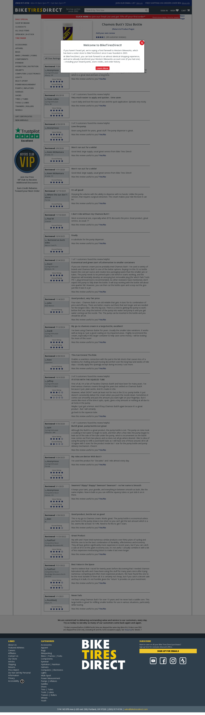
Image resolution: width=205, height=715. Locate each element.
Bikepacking (46, 653)
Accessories (46, 644)
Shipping (12, 664)
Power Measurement (50, 678)
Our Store (12, 658)
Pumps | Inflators (49, 681)
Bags (43, 650)
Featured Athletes (16, 647)
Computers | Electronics (52, 670)
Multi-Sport (46, 675)
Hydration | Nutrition (50, 664)
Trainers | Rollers (49, 695)
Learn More (102, 68)
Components (47, 658)
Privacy (11, 678)
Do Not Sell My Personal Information (19, 674)
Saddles (44, 684)
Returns (11, 667)
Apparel (44, 647)
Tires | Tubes (47, 689)
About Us (12, 644)
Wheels (44, 697)
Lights (43, 672)
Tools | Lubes (47, 692)
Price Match (13, 670)
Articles (11, 661)
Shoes (44, 686)
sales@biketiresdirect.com (136, 709)
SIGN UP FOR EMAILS (168, 651)
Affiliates (12, 653)
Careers (11, 650)
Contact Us (13, 656)
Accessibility (13, 681)
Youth (43, 700)
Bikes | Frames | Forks (51, 656)
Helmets (45, 667)
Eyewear (45, 661)
